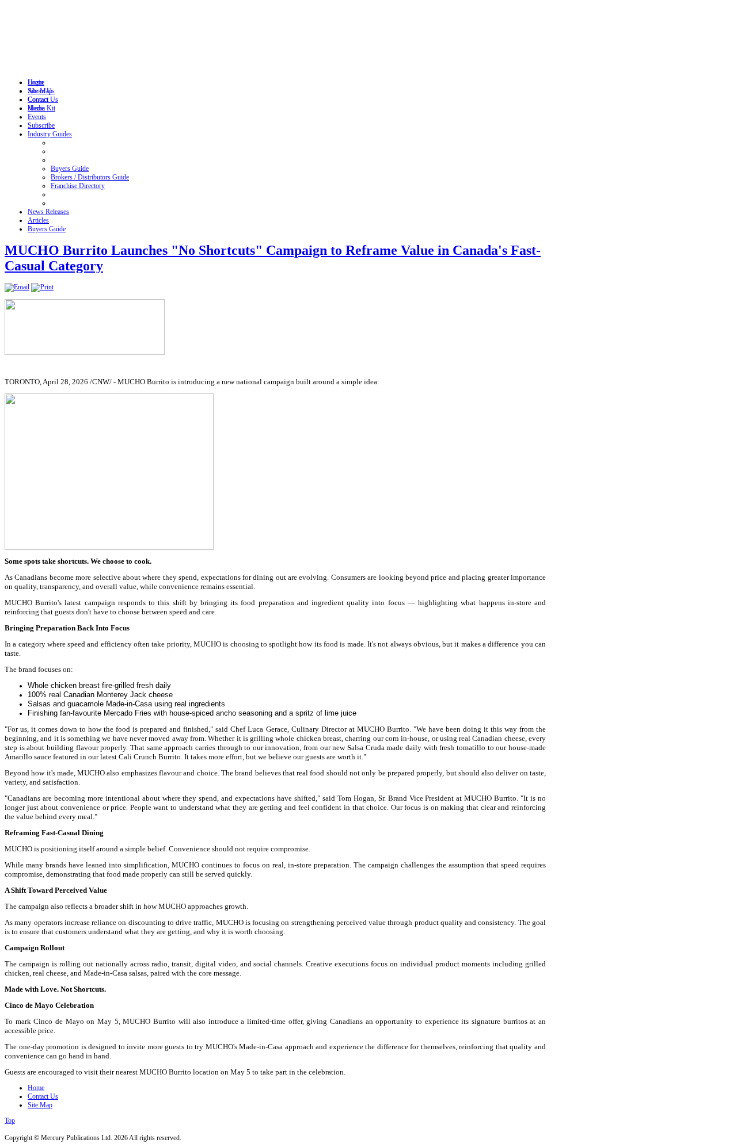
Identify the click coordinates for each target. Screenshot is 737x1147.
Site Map (40, 1105)
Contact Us (43, 1096)
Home (36, 1088)
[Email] (17, 287)
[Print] (42, 287)
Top (10, 1121)
